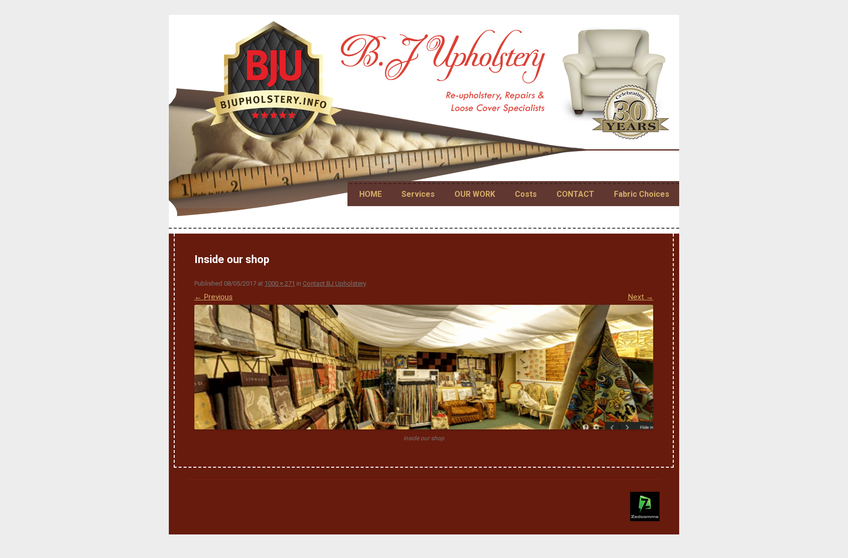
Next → (640, 296)
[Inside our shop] (423, 367)
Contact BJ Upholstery (334, 283)
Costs (526, 194)
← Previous (213, 296)
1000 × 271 (280, 283)
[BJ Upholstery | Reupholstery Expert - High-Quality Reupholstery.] (439, 86)
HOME (370, 194)
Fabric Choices (641, 194)
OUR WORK (474, 194)
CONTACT (575, 194)
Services (418, 194)
